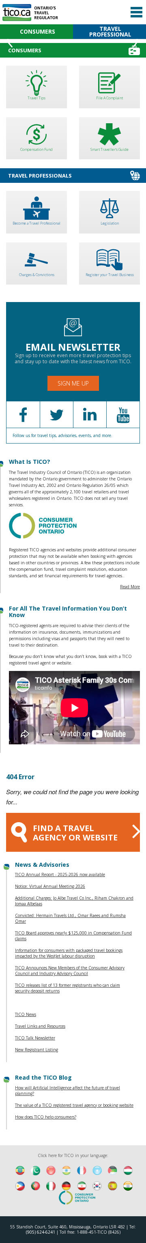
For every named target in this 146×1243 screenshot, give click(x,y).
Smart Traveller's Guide (109, 149)
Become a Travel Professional (36, 223)
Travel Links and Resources (40, 1026)
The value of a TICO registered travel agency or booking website (74, 1105)
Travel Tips (36, 98)
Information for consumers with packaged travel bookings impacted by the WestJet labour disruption (68, 953)
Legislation (110, 223)
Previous (9, 40)
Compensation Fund (36, 149)
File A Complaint (109, 98)
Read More (130, 586)
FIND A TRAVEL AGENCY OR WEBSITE (75, 833)
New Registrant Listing (36, 1049)
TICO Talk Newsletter (35, 1038)
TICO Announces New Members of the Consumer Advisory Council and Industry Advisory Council (70, 970)
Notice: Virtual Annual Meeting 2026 (50, 886)
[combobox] (68, 7)
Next (136, 40)
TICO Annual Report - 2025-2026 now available (60, 874)
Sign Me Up (73, 383)
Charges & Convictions (36, 274)
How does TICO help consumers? (45, 1117)
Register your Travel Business (110, 274)
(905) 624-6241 (40, 1232)
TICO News (25, 1014)
